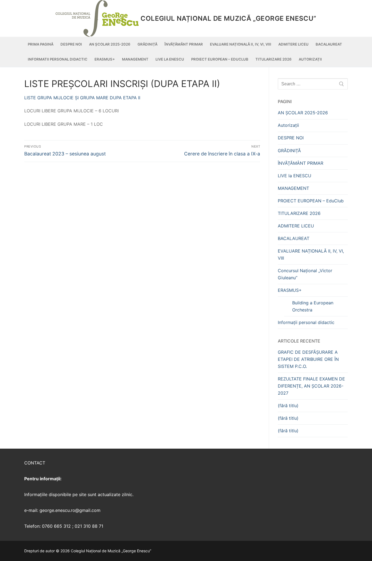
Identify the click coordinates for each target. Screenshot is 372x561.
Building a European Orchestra (312, 306)
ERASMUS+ (290, 290)
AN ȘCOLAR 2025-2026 (303, 112)
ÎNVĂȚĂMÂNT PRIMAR (300, 163)
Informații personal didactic (306, 322)
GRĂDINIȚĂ (289, 150)
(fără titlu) (288, 405)
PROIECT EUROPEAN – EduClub (311, 200)
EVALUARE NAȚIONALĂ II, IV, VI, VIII (311, 254)
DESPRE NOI (291, 137)
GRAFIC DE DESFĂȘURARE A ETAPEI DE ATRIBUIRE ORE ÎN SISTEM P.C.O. (308, 359)
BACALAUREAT (293, 238)
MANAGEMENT (293, 188)
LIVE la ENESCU (294, 175)
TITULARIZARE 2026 (299, 213)
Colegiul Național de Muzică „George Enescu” (228, 18)
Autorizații (288, 125)
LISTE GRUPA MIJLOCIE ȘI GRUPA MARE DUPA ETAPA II (82, 97)
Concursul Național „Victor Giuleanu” (305, 274)
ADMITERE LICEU (296, 226)
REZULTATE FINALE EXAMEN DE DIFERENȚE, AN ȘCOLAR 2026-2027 (311, 386)
